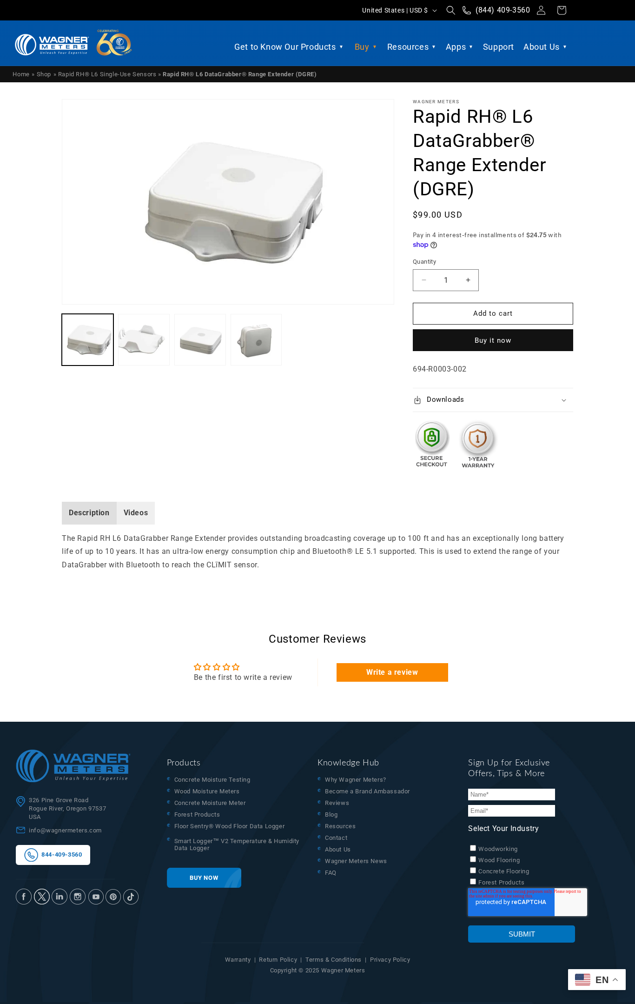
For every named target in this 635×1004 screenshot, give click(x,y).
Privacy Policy (390, 959)
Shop (44, 74)
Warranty (238, 959)
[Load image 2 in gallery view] (144, 340)
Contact (336, 837)
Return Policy (278, 959)
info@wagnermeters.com (65, 830)
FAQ (331, 872)
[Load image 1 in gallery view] (87, 340)
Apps (456, 47)
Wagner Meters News (356, 861)
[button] (451, 10)
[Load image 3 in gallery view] (200, 340)
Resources (408, 47)
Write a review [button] (392, 672)
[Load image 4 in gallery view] (256, 340)
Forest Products (197, 814)
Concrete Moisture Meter (210, 802)
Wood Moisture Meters (207, 791)
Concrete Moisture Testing (212, 779)
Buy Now (204, 877)
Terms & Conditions (333, 959)
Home (21, 74)
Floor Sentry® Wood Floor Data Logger (229, 826)
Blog (331, 814)
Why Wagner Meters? (355, 779)
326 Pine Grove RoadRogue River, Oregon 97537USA (67, 808)
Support (498, 47)
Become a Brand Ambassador (367, 791)
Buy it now (493, 340)
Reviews (337, 802)
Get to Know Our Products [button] (285, 47)
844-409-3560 (60, 854)
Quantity (424, 261)
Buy (362, 47)
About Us (541, 47)
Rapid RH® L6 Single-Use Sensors (108, 74)
